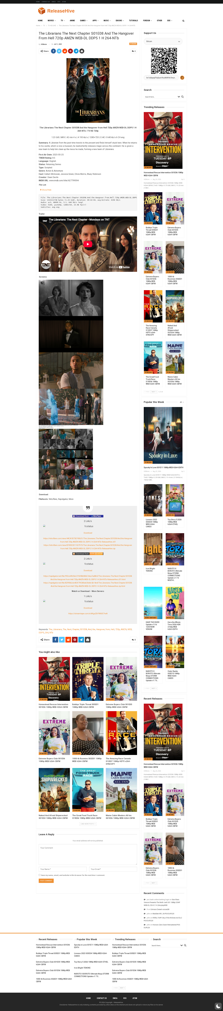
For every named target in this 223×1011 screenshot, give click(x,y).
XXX (168, 21)
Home (38, 2)
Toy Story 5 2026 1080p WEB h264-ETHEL (91, 962)
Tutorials (133, 21)
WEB (130, 629)
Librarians (57, 629)
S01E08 (83, 629)
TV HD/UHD (133, 43)
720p (117, 629)
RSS (59, 2)
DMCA (54, 2)
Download (88, 533)
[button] (218, 1006)
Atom (64, 2)
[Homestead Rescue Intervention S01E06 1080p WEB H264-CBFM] (54, 679)
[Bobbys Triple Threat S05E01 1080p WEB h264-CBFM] (87, 679)
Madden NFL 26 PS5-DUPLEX (163, 914)
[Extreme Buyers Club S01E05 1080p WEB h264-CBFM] (121, 679)
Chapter (75, 629)
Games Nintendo (172, 564)
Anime (72, 21)
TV (62, 21)
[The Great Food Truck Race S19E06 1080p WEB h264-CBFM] (87, 790)
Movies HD (170, 515)
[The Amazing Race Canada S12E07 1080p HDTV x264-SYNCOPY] (121, 733)
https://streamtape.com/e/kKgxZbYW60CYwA (87, 613)
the (93, 629)
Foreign (146, 21)
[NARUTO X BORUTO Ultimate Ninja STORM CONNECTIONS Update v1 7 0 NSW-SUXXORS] (153, 652)
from (108, 629)
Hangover (100, 629)
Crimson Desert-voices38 (159, 909)
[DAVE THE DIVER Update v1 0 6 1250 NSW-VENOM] (153, 603)
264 (47, 632)
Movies (51, 21)
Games (83, 21)
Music (106, 21)
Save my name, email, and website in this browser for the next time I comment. (73, 875)
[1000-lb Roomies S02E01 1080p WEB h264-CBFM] (87, 733)
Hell (112, 629)
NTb (51, 632)
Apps (95, 21)
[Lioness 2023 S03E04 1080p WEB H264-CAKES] (153, 500)
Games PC (148, 564)
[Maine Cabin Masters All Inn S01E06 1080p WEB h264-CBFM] (121, 790)
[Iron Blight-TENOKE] (153, 549)
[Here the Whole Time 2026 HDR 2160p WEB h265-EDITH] (175, 603)
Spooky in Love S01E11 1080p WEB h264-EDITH (163, 467)
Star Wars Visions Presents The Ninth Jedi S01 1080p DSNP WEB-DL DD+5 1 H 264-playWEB (162, 902)
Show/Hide (46, 190)
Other (159, 21)
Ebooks (119, 21)
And (89, 629)
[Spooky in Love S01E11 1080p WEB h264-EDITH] (163, 435)
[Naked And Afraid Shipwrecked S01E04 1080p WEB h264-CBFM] (54, 790)
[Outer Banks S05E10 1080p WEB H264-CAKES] (175, 652)
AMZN (124, 629)
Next (69, 629)
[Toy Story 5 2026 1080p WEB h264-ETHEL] (175, 500)
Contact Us (46, 2)
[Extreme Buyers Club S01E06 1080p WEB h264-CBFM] (54, 733)
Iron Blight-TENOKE (82, 968)
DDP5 (41, 632)
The (50, 629)
